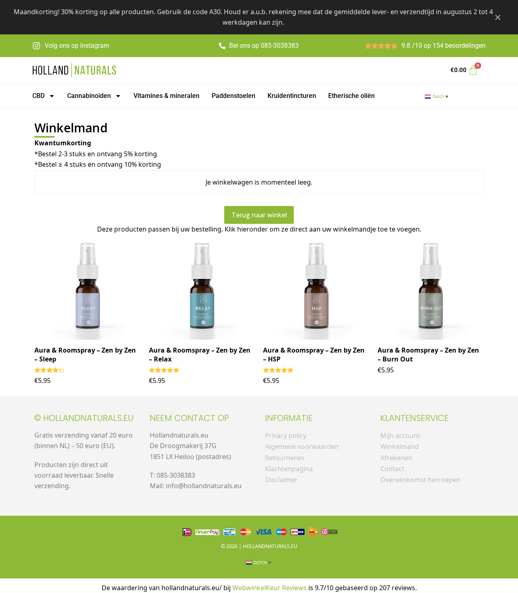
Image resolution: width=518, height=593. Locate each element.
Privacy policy (285, 435)
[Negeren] (498, 17)
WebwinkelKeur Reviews (269, 587)
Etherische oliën (351, 96)
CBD (38, 96)
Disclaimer (281, 479)
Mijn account (400, 435)
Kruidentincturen (291, 96)
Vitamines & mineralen (167, 96)
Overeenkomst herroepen (420, 479)
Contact (392, 468)
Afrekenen (396, 457)
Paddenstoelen (233, 96)
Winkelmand (399, 446)
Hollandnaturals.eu (270, 546)
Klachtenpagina (289, 468)
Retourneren (284, 457)
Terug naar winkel (259, 214)
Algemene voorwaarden (302, 446)
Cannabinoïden (89, 96)
